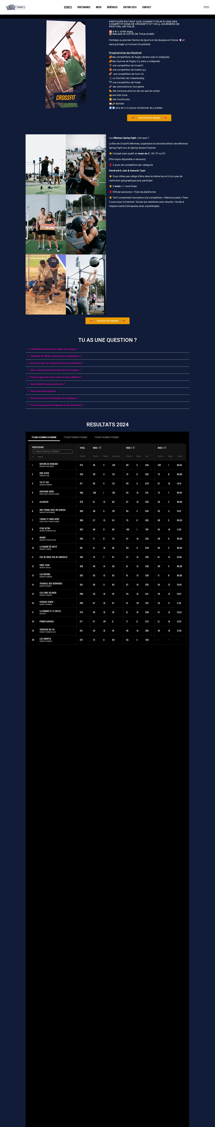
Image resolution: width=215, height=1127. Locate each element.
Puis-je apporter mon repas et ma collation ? (55, 377)
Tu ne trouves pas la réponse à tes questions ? (57, 405)
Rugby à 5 (134, 61)
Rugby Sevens (142, 57)
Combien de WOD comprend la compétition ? (55, 356)
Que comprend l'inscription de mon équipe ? (55, 370)
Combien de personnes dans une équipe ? (54, 349)
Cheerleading (137, 78)
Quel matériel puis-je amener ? (48, 384)
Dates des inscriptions (43, 391)
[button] (107, 349)
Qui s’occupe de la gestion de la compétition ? (56, 363)
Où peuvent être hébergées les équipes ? (54, 398)
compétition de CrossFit (130, 65)
